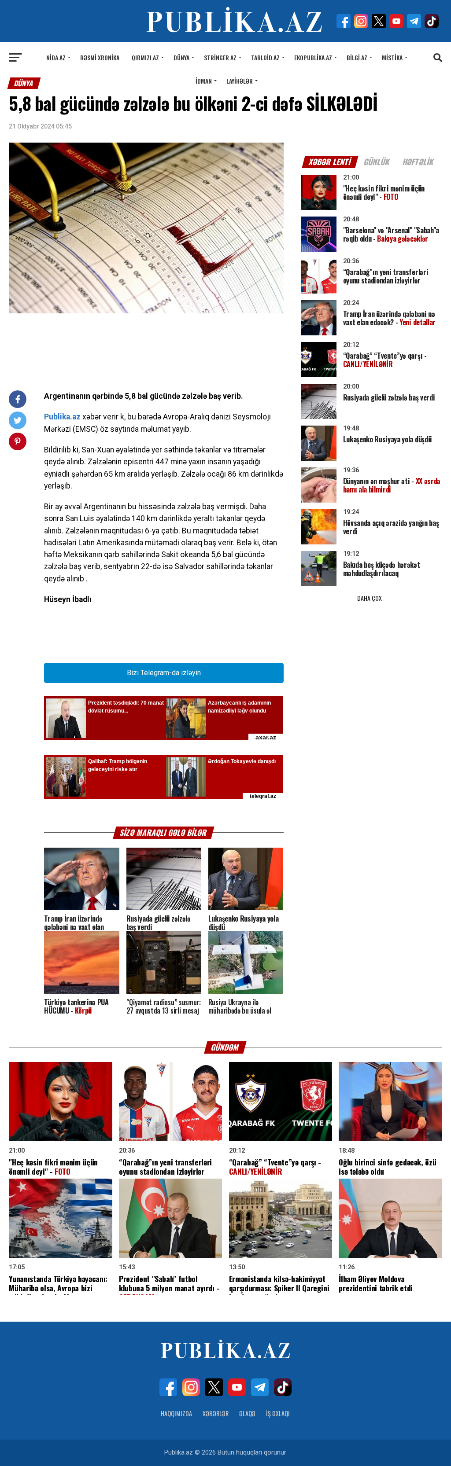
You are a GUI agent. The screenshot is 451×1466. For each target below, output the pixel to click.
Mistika (392, 57)
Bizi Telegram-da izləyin (164, 673)
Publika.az (62, 416)
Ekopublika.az (313, 57)
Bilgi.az (357, 57)
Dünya (181, 57)
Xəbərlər (216, 1413)
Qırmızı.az (145, 57)
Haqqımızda (176, 1413)
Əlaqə (247, 1413)
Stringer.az (220, 57)
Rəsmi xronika (99, 57)
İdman (204, 80)
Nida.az (56, 57)
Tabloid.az (265, 57)
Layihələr (239, 80)
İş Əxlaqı (278, 1413)
